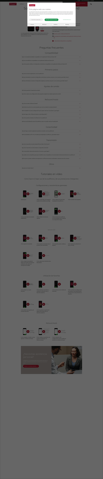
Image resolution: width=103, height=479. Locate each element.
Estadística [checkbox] (55, 24)
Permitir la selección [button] (36, 19)
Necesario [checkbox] (32, 24)
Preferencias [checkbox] (44, 24)
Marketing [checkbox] (67, 24)
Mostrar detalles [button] (66, 19)
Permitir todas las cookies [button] (51, 19)
